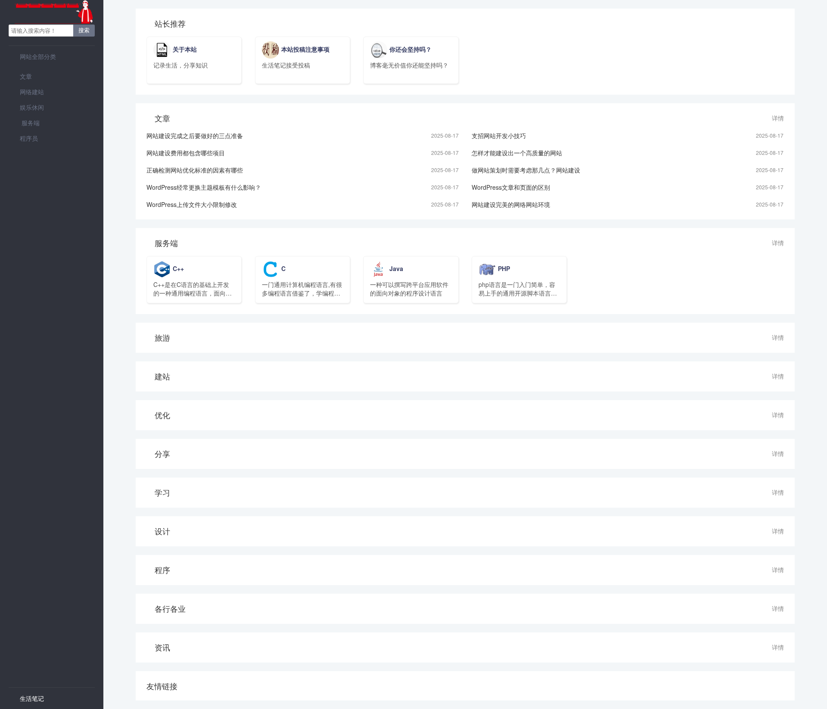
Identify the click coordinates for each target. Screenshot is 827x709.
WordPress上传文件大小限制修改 (191, 204)
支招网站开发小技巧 (499, 135)
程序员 (23, 138)
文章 (20, 76)
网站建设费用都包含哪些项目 (185, 152)
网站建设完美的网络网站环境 (511, 204)
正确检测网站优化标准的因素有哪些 (194, 170)
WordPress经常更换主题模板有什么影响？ (203, 187)
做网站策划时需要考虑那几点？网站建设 (526, 170)
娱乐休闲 (26, 107)
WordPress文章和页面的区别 (511, 187)
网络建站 (26, 91)
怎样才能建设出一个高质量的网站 (517, 152)
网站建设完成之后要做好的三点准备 (194, 135)
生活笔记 (26, 698)
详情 (778, 118)
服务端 (24, 122)
